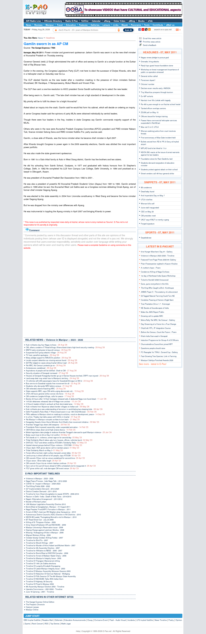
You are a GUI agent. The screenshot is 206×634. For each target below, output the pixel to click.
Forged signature (147, 223)
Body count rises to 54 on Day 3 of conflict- (48, 435)
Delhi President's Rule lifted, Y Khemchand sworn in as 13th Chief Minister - (61, 411)
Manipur (50, 24)
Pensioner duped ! (148, 80)
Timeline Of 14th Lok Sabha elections (41, 563)
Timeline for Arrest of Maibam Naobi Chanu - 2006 (46, 555)
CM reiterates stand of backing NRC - (46, 388)
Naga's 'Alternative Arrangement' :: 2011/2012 (44, 499)
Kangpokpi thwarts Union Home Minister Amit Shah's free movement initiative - (62, 422)
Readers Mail (47, 620)
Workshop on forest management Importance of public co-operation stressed (160, 70)
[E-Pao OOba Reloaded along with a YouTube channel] (123, 16)
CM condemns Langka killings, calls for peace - (50, 396)
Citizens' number (147, 84)
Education (71, 24)
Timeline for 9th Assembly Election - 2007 (43, 548)
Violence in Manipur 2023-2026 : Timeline (157, 255)
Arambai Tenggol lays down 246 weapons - (48, 424)
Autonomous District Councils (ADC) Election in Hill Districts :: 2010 (53, 514)
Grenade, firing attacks (150, 61)
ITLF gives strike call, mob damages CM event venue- (52, 468)
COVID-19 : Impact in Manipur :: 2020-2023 (43, 483)
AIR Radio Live (33, 20)
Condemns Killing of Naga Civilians (155, 271)
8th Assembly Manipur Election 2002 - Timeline (45, 586)
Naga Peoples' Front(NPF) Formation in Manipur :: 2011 (48, 509)
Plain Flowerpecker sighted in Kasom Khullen (159, 263)
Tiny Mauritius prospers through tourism (157, 92)
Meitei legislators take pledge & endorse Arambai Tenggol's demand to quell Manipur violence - (69, 432)
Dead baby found (147, 191)
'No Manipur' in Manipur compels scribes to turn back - (53, 419)
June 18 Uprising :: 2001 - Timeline (40, 591)
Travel (60, 24)
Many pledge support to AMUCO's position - (48, 357)
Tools (147, 24)
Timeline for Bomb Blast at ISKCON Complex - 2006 (47, 553)
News (28, 24)
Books (141, 20)
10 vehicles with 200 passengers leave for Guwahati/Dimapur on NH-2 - (59, 380)
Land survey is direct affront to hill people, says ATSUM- (53, 455)
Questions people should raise (153, 348)
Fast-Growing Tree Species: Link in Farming (158, 356)
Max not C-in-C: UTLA (150, 127)
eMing (132, 20)
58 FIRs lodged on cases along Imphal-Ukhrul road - (51, 362)
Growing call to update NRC (152, 316)
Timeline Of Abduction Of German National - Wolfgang (48, 573)
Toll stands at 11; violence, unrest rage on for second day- (54, 437)
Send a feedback (149, 45)
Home (40, 38)
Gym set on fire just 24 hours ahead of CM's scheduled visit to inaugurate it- (61, 465)
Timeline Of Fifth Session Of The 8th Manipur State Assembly (51, 576)
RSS (46, 623)
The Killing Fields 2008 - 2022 (38, 486)
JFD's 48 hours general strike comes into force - (50, 393)
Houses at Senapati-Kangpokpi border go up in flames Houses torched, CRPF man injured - (67, 375)
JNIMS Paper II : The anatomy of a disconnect (159, 292)
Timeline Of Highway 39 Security (39, 581)
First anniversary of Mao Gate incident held (158, 137)
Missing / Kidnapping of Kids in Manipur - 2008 (44, 532)
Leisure (106, 24)
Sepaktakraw (146, 237)
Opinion (179, 620)
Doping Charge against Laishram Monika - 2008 (45, 530)
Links (115, 24)
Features (83, 24)
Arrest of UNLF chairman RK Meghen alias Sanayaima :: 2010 (51, 512)
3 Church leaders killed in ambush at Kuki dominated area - (54, 404)
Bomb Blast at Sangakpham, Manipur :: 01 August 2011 (48, 506)
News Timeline (161, 620)
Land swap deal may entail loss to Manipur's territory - (52, 378)
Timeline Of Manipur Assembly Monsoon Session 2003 (48, 571)
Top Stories (54, 623)
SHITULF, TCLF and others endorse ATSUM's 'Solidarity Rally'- (56, 442)
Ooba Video (119, 20)
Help (78, 631)
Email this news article (152, 38)
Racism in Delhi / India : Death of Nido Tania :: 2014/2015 (48, 496)
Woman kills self (147, 203)
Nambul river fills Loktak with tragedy (156, 100)
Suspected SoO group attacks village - (46, 352)
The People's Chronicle (35, 604)
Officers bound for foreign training (154, 116)
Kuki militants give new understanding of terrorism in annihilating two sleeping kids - (64, 409)
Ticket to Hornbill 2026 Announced (154, 279)
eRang (107, 20)
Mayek (125, 24)
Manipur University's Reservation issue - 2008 (44, 527)
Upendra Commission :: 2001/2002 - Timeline (44, 589)
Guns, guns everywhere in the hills (155, 283)
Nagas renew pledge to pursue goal (155, 57)
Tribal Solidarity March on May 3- (44, 450)
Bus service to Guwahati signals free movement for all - (53, 383)
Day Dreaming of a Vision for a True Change (158, 324)
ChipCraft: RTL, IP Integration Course (156, 328)
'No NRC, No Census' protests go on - (46, 365)
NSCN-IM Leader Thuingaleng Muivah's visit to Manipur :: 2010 (51, 517)
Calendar (96, 20)
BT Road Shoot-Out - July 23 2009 (39, 519)
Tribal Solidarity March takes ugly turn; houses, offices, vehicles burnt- (59, 440)
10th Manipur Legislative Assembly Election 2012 (46, 504)
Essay (90, 620)
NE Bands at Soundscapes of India (155, 308)
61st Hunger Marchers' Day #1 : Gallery (157, 251)
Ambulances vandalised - (41, 368)
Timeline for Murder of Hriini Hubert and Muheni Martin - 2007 (50, 545)
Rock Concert (37, 623)
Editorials (58, 620)
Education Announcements (75, 620)
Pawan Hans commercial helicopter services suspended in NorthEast (159, 121)
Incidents (131, 620)
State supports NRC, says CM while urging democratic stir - (55, 391)
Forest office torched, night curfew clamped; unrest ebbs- (53, 453)
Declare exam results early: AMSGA (155, 88)
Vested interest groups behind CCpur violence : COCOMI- (54, 445)
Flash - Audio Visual (117, 620)
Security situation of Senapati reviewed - (47, 373)
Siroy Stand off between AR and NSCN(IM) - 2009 (46, 524)
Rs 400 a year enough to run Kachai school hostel (160, 104)
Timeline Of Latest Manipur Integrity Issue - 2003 (45, 568)
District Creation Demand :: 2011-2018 (41, 491)
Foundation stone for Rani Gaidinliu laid (156, 158)
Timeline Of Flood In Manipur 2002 (40, 584)
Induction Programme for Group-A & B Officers (160, 340)
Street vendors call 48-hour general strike (157, 173)
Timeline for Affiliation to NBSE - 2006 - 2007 (44, 550)
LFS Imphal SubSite (145, 620)
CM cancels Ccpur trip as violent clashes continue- (51, 463)
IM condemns (146, 187)
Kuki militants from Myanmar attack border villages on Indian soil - (57, 406)
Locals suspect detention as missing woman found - (51, 360)
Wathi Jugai (66, 623)
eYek (150, 20)
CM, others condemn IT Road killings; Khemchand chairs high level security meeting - (65, 347)
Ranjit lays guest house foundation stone (157, 65)
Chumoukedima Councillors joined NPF (157, 344)
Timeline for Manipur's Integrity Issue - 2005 (43, 558)
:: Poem (151, 267)
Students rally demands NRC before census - (49, 386)
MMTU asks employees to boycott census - (48, 350)
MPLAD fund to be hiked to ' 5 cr (154, 148)
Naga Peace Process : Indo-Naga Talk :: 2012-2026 (46, 481)
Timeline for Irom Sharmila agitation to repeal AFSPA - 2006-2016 (52, 494)
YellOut (84, 20)
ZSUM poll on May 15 (149, 112)
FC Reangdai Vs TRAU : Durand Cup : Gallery (159, 352)
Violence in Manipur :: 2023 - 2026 (39, 478)
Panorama (136, 24)
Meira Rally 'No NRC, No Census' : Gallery (158, 320)
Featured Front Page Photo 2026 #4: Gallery (158, 259)
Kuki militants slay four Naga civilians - (46, 344)
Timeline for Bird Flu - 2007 (37, 540)
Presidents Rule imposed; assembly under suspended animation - (57, 427)
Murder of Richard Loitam (36, 501)
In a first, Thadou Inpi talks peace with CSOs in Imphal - (53, 417)
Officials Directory (53, 20)
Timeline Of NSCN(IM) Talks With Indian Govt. (45, 579)
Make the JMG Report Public (152, 312)
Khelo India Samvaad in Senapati (154, 336)
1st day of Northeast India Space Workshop (158, 275)
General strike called (149, 76)
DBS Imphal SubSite (32, 620)
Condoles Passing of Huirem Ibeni (157, 300)
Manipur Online (32, 609)
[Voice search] (119, 30)
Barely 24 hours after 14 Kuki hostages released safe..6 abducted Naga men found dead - (66, 399)
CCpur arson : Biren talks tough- (43, 460)
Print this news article (151, 41)
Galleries (95, 24)
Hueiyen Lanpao (32, 607)
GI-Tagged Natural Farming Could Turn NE (158, 296)
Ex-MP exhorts (147, 96)
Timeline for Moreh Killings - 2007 (39, 542)
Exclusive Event (101, 620)
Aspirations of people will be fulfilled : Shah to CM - (51, 370)
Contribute (158, 24)
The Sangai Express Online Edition (40, 602)
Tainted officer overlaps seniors (153, 108)
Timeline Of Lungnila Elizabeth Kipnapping (43, 566)
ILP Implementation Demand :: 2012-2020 (42, 488)
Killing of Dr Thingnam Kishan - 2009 (41, 522)
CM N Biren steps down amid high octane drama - (50, 429)
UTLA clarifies (146, 199)
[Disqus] (80, 292)
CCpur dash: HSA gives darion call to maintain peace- (52, 447)
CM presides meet (148, 215)
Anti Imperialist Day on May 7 (153, 195)
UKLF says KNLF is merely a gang (155, 219)
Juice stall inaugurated (150, 207)
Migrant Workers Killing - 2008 (38, 535)
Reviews (38, 24)
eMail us (170, 24)
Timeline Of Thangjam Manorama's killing (43, 561)
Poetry (171, 620)
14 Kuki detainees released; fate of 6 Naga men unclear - (53, 401)
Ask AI (128, 30)
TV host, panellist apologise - (42, 355)
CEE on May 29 (147, 211)
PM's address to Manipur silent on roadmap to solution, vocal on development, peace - (65, 414)
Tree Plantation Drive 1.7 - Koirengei (155, 304)
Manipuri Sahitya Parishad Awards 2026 (157, 360)
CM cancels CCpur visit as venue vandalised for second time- (55, 458)
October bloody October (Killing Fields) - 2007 (44, 537)
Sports (27, 623)
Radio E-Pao (71, 20)
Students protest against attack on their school (159, 169)
